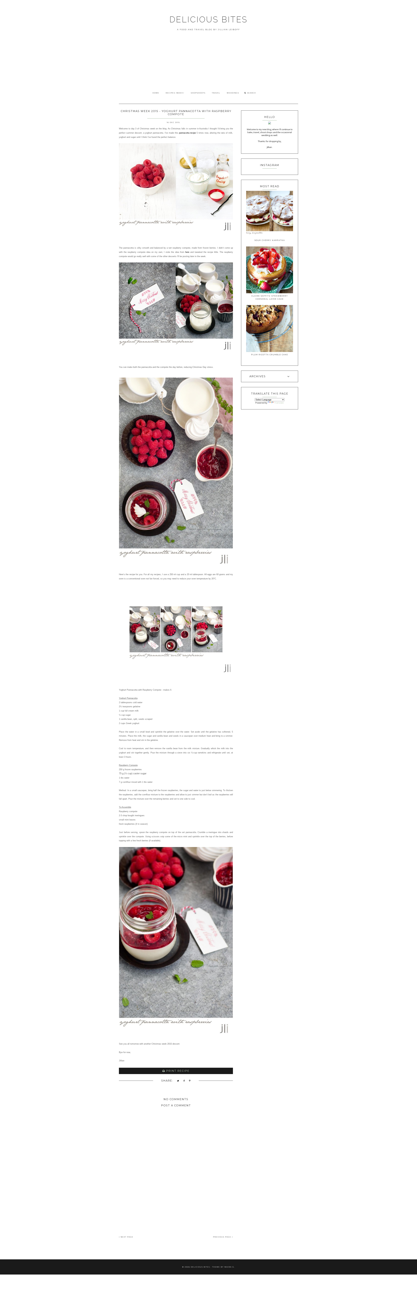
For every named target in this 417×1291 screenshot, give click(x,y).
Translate (279, 402)
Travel (216, 93)
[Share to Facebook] (184, 1081)
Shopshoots (198, 93)
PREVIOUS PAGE (222, 1237)
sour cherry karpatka (269, 240)
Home (155, 93)
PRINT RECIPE (177, 1070)
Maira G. (229, 1267)
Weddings (233, 93)
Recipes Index (174, 93)
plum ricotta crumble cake (269, 354)
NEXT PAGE (126, 1237)
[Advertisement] (208, 65)
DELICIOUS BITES (208, 19)
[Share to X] (178, 1081)
